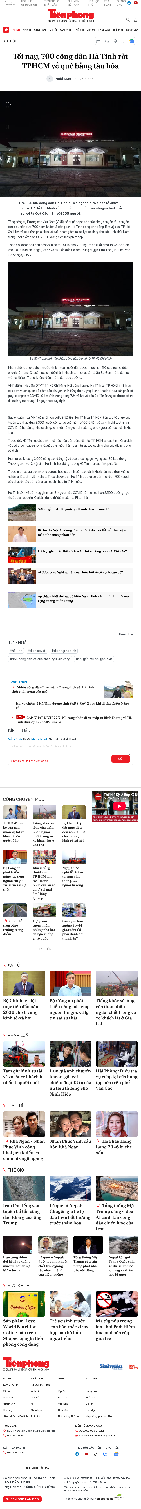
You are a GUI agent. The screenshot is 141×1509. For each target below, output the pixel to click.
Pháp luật (104, 29)
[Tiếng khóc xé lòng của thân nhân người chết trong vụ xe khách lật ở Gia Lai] (44, 812)
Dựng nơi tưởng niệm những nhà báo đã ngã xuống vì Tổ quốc (44, 929)
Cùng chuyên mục (23, 799)
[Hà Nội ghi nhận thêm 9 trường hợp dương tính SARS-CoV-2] (22, 555)
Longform (10, 1384)
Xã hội (16, 29)
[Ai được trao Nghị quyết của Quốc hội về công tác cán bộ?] (22, 576)
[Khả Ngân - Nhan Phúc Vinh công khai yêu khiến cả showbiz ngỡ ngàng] (24, 1124)
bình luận (123, 41)
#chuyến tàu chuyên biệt (94, 659)
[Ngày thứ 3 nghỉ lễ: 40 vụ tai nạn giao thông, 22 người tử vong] (74, 857)
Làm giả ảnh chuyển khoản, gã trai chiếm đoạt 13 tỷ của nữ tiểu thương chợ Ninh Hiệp (70, 1082)
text (106, 41)
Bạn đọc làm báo (24, 1499)
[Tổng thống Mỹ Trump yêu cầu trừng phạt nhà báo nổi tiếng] (88, 1245)
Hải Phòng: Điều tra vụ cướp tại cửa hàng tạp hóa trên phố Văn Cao (117, 1079)
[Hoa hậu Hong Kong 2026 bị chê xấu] (117, 1124)
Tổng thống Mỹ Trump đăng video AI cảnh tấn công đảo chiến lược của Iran (115, 1217)
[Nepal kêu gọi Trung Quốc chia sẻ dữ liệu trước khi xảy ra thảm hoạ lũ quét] (123, 1245)
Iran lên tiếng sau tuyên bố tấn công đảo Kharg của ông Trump (22, 1214)
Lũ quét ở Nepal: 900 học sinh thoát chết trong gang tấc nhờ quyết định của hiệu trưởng (53, 1266)
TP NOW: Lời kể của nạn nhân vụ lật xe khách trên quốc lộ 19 (14, 832)
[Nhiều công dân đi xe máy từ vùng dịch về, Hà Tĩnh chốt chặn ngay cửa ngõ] (118, 689)
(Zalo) (101, 1430)
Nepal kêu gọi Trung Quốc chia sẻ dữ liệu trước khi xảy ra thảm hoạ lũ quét (122, 1266)
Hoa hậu (63, 1410)
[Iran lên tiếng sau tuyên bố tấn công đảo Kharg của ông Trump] (24, 1188)
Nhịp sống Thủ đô (68, 1416)
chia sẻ (98, 41)
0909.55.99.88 (88, 1430)
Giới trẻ (91, 29)
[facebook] (129, 3)
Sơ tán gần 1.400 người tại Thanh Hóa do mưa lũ (73, 509)
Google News (131, 41)
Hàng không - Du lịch (15, 1416)
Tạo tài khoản (39, 738)
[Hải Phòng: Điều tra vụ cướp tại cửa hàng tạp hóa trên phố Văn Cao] (117, 1054)
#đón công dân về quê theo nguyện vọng (40, 659)
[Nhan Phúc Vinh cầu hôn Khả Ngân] (71, 1124)
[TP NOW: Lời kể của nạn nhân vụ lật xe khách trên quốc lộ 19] (15, 812)
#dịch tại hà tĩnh (64, 651)
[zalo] (107, 1454)
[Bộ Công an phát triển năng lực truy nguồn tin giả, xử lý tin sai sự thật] (15, 857)
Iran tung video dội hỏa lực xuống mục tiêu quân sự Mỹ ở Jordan (16, 1263)
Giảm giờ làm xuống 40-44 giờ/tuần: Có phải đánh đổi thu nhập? (73, 929)
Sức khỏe (65, 29)
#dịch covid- (37, 651)
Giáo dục (8, 1410)
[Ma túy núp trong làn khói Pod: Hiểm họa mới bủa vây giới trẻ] (117, 1304)
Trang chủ (6, 30)
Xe (32, 1403)
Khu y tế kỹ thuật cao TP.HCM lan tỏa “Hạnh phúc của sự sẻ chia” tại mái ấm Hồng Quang (44, 883)
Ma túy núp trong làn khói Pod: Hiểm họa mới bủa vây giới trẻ (115, 1329)
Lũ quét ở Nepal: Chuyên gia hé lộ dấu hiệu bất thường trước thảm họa (70, 1214)
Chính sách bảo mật (36, 1468)
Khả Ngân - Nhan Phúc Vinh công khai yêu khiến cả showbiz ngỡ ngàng (24, 1149)
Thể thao (118, 29)
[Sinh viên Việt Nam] (111, 1367)
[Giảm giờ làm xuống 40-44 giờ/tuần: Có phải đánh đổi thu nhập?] (74, 910)
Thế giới (79, 29)
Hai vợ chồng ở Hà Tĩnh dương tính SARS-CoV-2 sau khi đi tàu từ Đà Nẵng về (72, 705)
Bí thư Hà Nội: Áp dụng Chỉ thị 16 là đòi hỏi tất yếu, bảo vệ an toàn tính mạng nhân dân (83, 532)
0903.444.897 (15, 1452)
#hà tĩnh (16, 651)
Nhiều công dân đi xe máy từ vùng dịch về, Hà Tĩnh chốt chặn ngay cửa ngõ (52, 689)
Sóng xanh (40, 29)
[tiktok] (97, 1454)
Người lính (132, 29)
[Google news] (118, 1454)
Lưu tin (7, 127)
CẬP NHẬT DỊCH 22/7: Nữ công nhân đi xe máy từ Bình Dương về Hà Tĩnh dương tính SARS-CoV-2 (74, 720)
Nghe (7, 106)
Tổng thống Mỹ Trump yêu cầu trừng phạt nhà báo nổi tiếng (85, 1263)
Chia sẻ (7, 116)
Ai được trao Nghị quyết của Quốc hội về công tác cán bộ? (80, 572)
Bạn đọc (91, 1410)
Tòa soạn (10, 1425)
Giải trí (15, 1105)
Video (7, 1378)
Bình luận (7, 137)
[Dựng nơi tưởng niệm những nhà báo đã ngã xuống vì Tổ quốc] (44, 910)
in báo (115, 41)
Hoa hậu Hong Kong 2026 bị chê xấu (114, 1146)
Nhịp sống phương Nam (99, 1416)
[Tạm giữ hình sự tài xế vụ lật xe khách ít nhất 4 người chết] (24, 1054)
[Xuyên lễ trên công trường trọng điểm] (15, 910)
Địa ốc (53, 29)
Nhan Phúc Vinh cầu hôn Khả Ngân (70, 1144)
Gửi (120, 759)
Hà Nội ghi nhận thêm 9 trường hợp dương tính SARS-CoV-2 (82, 551)
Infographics (41, 1384)
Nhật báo (37, 1378)
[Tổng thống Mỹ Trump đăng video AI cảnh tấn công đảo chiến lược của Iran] (117, 1188)
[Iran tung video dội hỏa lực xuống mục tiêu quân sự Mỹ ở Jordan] (17, 1245)
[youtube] (135, 3)
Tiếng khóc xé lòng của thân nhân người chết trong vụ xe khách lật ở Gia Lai (43, 834)
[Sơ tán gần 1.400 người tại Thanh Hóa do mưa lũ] (22, 512)
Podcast (92, 1378)
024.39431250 (16, 1435)
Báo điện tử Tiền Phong (71, 15)
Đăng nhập (15, 738)
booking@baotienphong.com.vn (97, 1435)
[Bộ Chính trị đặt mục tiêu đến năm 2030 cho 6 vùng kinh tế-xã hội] (74, 812)
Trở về (7, 147)
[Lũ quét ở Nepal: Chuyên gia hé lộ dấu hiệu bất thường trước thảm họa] (71, 1188)
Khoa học (36, 1410)
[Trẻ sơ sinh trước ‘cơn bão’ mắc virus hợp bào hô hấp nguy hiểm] (71, 1304)
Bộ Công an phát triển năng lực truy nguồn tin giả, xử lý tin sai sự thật (14, 879)
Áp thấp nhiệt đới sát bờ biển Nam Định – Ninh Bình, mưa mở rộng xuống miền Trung (83, 598)
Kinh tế (27, 29)
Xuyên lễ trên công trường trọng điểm (13, 927)
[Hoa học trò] (133, 1367)
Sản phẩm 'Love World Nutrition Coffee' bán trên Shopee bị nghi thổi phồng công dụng (23, 1332)
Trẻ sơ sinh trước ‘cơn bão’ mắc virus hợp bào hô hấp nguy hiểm (69, 1329)
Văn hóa (63, 1403)
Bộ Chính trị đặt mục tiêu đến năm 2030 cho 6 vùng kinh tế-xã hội (73, 832)
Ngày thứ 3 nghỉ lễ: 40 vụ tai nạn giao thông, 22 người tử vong (72, 876)
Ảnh (61, 1378)
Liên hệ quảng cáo (88, 1425)
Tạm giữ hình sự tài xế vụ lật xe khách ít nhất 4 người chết (23, 1076)
